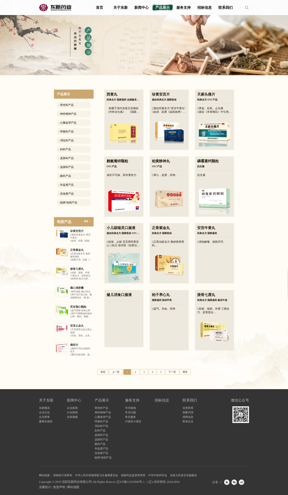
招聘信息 (188, 416)
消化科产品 (101, 425)
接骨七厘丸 (77, 268)
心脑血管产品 (103, 416)
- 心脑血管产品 (67, 122)
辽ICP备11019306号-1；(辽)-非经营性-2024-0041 (148, 481)
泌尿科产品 (101, 439)
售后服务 (130, 416)
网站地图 (73, 487)
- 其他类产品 (66, 193)
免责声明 (59, 487)
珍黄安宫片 (77, 230)
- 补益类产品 (66, 184)
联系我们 (225, 7)
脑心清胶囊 (77, 287)
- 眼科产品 (64, 175)
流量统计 (45, 487)
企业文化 (44, 412)
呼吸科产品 (101, 421)
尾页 (185, 372)
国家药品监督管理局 (133, 475)
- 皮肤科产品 (66, 158)
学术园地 (130, 407)
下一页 (172, 372)
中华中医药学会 (157, 475)
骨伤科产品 (101, 407)
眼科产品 (100, 444)
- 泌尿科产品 (66, 167)
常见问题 (130, 412)
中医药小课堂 (133, 421)
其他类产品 (101, 453)
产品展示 (162, 7)
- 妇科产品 (64, 149)
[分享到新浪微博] (241, 482)
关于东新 (120, 7)
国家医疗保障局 (62, 475)
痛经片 (74, 344)
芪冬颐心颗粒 (78, 306)
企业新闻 (72, 407)
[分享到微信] (234, 482)
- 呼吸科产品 (66, 131)
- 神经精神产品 (67, 113)
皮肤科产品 (101, 435)
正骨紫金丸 (77, 249)
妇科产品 (100, 430)
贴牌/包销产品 (103, 457)
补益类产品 (101, 448)
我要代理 (188, 412)
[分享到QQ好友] (227, 482)
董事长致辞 (45, 421)
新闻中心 (141, 7)
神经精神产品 (103, 412)
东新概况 (44, 407)
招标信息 (204, 7)
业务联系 (188, 407)
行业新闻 (72, 412)
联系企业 (188, 421)
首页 (99, 7)
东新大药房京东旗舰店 (183, 475)
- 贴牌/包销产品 (67, 202)
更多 (86, 221)
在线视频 (72, 416)
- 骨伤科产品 (66, 104)
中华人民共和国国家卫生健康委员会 (96, 475)
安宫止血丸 (77, 325)
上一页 (115, 372)
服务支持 (183, 7)
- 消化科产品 (66, 140)
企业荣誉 (44, 416)
